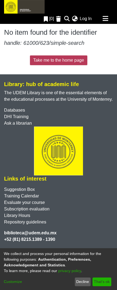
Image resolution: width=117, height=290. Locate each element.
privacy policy (69, 271)
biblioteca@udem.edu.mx (30, 233)
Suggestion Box (19, 189)
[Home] (24, 7)
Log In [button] (86, 18)
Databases (14, 110)
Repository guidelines (25, 222)
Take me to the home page (58, 60)
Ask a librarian (18, 123)
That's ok (102, 281)
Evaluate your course (24, 202)
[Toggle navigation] (105, 19)
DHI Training (16, 116)
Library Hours (17, 215)
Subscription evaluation (27, 209)
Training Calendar (21, 196)
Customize (13, 281)
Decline (82, 281)
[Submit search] (66, 18)
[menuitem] (74, 18)
